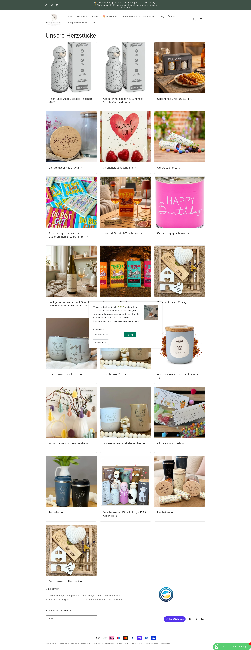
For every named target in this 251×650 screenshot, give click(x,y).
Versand (134, 643)
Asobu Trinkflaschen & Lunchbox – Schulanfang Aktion (124, 100)
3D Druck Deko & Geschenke (67, 443)
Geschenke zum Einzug (172, 302)
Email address (100, 329)
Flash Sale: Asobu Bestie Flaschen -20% (70, 100)
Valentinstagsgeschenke (118, 167)
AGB (126, 643)
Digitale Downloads (169, 443)
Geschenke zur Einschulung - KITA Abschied (124, 514)
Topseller (54, 512)
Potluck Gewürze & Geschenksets (178, 374)
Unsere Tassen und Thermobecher (124, 443)
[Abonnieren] (94, 618)
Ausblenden (100, 342)
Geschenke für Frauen (117, 374)
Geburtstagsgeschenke (171, 233)
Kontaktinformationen (149, 643)
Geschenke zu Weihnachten (66, 374)
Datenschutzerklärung (113, 643)
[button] (111, 16)
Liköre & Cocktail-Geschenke (121, 233)
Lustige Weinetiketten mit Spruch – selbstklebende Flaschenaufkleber (70, 304)
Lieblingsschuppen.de (61, 643)
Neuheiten (163, 512)
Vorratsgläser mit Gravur (64, 167)
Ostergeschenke (167, 167)
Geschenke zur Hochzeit (64, 581)
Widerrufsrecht (95, 643)
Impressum (165, 643)
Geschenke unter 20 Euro (173, 98)
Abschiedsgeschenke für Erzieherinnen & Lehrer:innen (67, 235)
